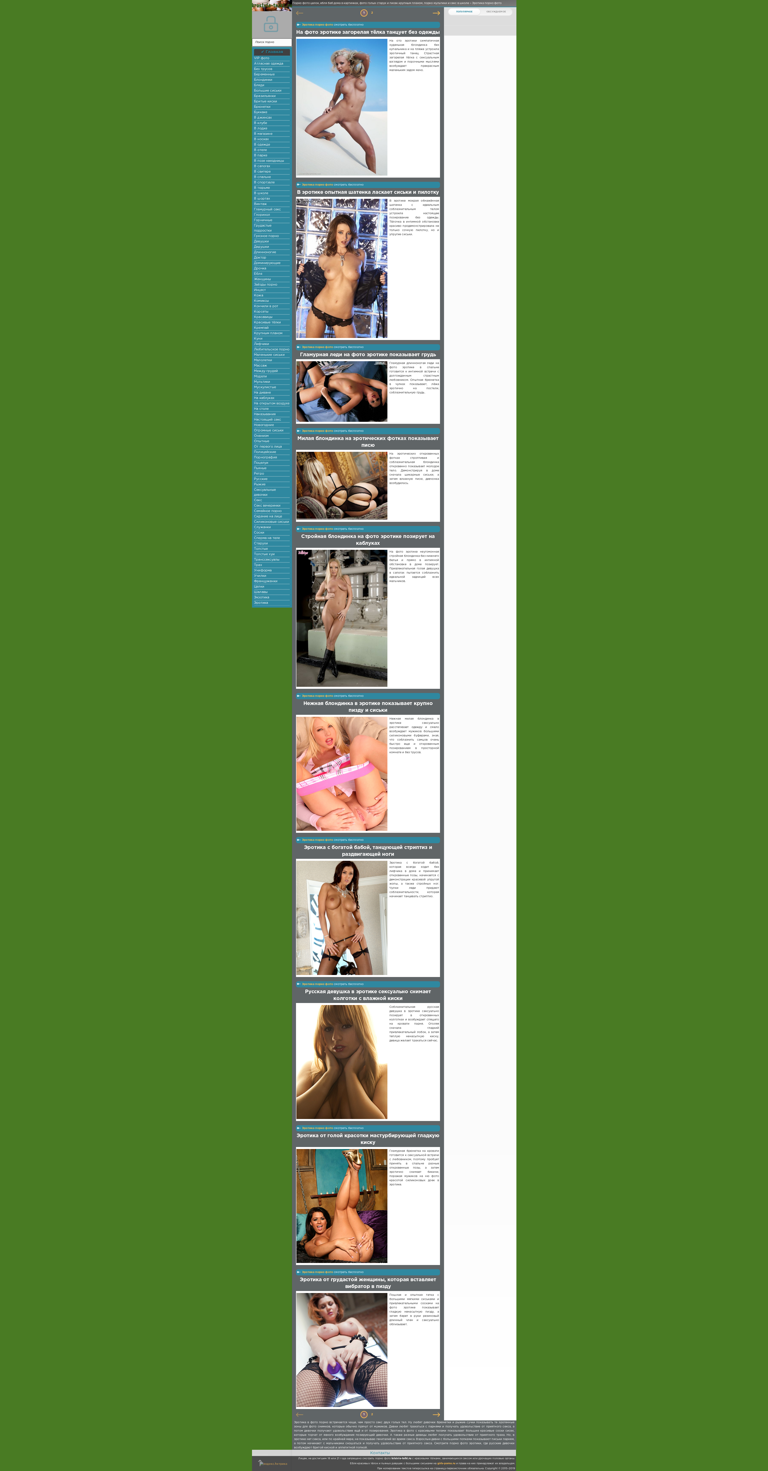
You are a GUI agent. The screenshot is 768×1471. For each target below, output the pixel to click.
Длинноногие (265, 252)
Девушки (261, 241)
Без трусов (263, 69)
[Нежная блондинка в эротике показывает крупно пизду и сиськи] (342, 774)
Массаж (260, 365)
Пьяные (260, 468)
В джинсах (263, 117)
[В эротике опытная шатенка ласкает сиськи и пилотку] (342, 268)
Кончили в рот (266, 306)
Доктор (260, 257)
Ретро (259, 473)
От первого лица (268, 446)
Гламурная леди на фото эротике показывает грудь (368, 355)
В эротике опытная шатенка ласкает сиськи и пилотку (368, 192)
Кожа (258, 295)
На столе (261, 408)
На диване (262, 392)
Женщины (262, 279)
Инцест (260, 290)
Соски (259, 532)
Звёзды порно (265, 284)
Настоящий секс (267, 419)
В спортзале (264, 182)
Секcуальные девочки (265, 492)
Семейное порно (268, 511)
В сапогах (262, 166)
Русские (260, 479)
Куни (258, 338)
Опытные (261, 441)
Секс (258, 500)
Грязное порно (266, 236)
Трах (258, 565)
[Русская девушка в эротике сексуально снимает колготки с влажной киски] (342, 1062)
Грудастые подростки (263, 228)
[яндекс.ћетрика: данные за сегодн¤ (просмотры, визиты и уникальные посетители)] (273, 1464)
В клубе (260, 123)
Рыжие (259, 484)
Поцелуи (261, 462)
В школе (261, 193)
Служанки (262, 527)
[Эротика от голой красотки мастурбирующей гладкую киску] (342, 1206)
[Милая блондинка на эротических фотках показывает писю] (342, 486)
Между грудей (266, 371)
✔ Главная (272, 52)
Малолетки (263, 360)
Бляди (259, 85)
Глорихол (262, 214)
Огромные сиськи (269, 430)
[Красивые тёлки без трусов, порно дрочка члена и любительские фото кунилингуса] (271, 8)
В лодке (260, 128)
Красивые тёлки (267, 322)
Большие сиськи (267, 90)
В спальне (262, 177)
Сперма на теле (267, 538)
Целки (259, 586)
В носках (261, 139)
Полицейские (265, 452)
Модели (260, 376)
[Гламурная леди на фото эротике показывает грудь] (342, 391)
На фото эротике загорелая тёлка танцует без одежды (368, 32)
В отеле (260, 150)
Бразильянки (265, 96)
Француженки (265, 581)
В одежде (262, 144)
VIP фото (261, 58)
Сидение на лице (268, 516)
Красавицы (263, 317)
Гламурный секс (267, 209)
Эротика (261, 602)
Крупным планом (268, 333)
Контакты (380, 1453)
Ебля (258, 273)
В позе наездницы (269, 160)
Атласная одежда (268, 63)
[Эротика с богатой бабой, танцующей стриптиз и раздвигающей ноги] (342, 918)
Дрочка (260, 268)
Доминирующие (267, 263)
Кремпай (261, 327)
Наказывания (265, 414)
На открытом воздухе (271, 403)
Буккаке (260, 112)
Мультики (262, 381)
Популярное (464, 12)
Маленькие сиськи (269, 354)
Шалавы (261, 592)
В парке (260, 155)
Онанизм (261, 435)
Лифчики (261, 344)
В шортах (262, 198)
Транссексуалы (266, 559)
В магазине (263, 133)
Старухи (261, 543)
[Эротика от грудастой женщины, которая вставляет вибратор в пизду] (342, 1350)
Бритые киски (265, 101)
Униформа (263, 570)
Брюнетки (262, 106)
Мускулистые (265, 387)
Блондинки (263, 79)
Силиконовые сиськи (271, 521)
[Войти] (271, 24)
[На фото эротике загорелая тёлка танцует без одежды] (342, 107)
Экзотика (261, 597)
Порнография (265, 457)
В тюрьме (262, 187)
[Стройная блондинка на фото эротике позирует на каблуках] (342, 618)
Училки (260, 575)
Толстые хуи (264, 554)
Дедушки (261, 246)
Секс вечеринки (267, 505)
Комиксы (261, 300)
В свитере (262, 171)
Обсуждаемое (496, 12)
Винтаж (260, 204)
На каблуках (264, 398)
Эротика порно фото (317, 25)
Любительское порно (271, 349)
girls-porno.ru (446, 1463)
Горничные (263, 220)
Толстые (261, 548)
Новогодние (264, 425)
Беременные (264, 74)
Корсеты (261, 311)
